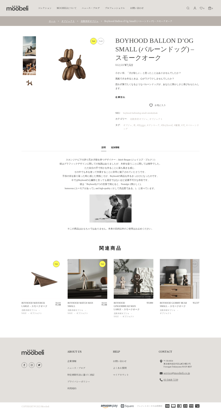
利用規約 (71, 388)
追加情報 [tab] (115, 147)
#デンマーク (153, 125)
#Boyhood (167, 125)
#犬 (183, 125)
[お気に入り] (26, 265)
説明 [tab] (104, 147)
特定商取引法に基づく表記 (80, 374)
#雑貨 (177, 125)
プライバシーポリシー (78, 381)
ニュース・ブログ (76, 367)
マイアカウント (121, 374)
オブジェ (127, 125)
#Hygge (141, 125)
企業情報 (71, 361)
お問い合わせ (120, 361)
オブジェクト (156, 119)
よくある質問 (120, 367)
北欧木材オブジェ (139, 119)
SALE (24, 313)
